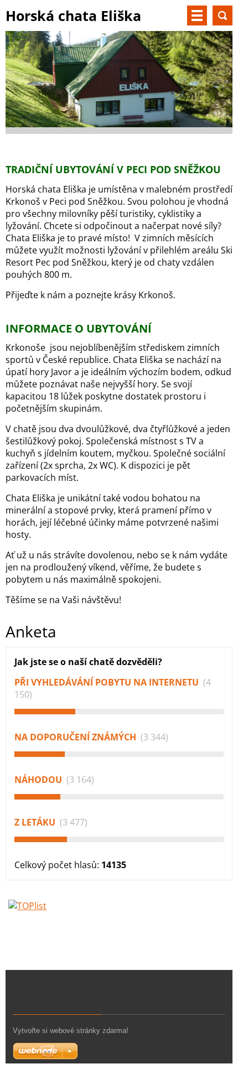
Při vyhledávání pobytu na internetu (107, 682)
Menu (197, 15)
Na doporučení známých (76, 737)
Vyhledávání (222, 15)
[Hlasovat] (119, 711)
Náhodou (39, 780)
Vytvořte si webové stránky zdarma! (70, 1030)
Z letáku (36, 822)
